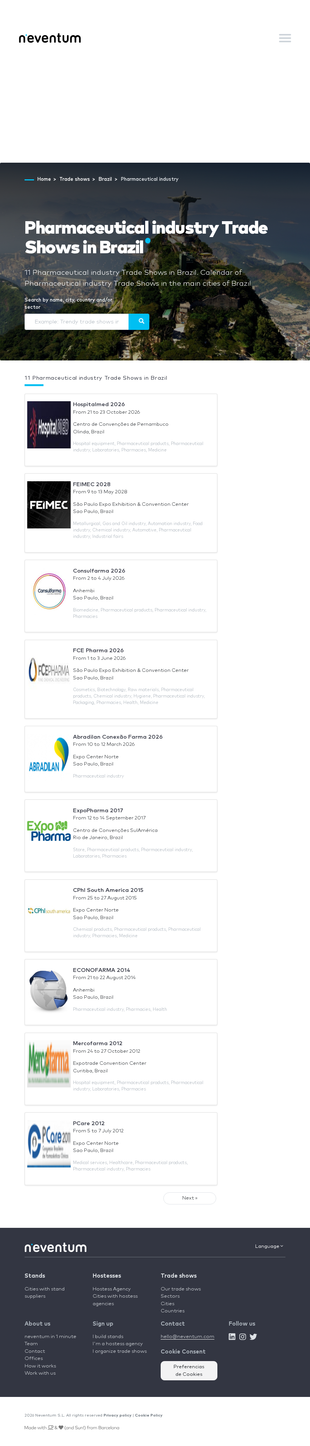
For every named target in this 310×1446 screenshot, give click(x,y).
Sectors (170, 1296)
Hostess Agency (112, 1289)
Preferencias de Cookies (189, 1370)
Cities (167, 1303)
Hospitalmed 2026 (99, 404)
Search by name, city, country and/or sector (68, 304)
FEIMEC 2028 (92, 484)
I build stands (108, 1336)
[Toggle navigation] (285, 38)
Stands (35, 1276)
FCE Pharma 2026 (98, 650)
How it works (40, 1366)
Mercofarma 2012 (97, 1043)
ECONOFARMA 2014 (101, 970)
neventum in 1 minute (50, 1336)
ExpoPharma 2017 (98, 810)
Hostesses (107, 1276)
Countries (172, 1311)
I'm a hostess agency (118, 1343)
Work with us (40, 1373)
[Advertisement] (155, 106)
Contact (35, 1351)
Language (268, 1246)
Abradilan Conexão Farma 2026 (118, 737)
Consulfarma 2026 (99, 571)
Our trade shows (181, 1289)
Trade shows (179, 1276)
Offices (34, 1358)
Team (31, 1343)
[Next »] (139, 322)
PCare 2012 (89, 1123)
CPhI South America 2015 (108, 890)
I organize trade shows (120, 1351)
